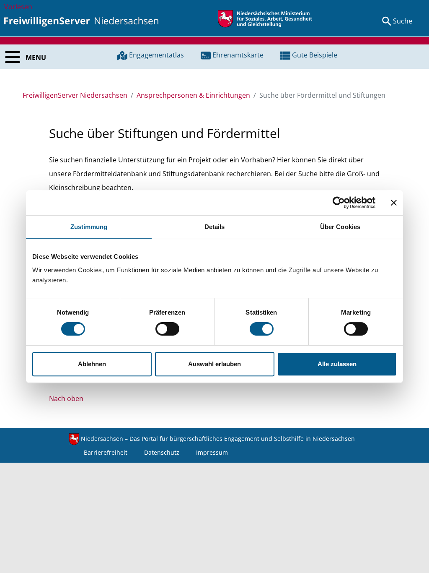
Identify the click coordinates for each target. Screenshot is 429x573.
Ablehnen (92, 363)
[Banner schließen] (394, 203)
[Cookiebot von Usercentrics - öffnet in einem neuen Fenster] (338, 202)
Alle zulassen (337, 363)
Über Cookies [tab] (340, 226)
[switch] (167, 329)
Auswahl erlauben (214, 363)
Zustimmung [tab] (89, 226)
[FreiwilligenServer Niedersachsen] (81, 21)
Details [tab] (214, 226)
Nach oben (66, 398)
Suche (402, 21)
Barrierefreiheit (105, 452)
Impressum (212, 452)
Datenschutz (161, 452)
